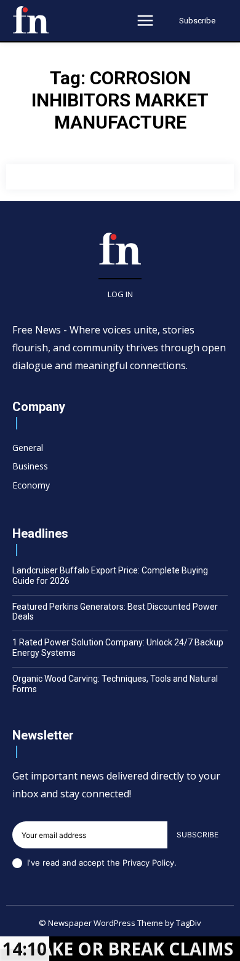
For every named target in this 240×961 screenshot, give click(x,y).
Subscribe (197, 834)
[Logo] (30, 20)
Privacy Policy (148, 862)
